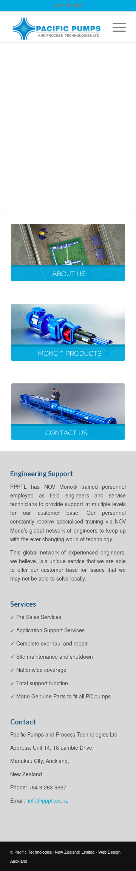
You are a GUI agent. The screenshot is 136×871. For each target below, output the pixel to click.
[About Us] (68, 252)
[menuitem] (115, 27)
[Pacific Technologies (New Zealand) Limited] (56, 27)
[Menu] (115, 27)
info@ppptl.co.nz (47, 800)
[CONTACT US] (68, 411)
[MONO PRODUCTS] (68, 332)
